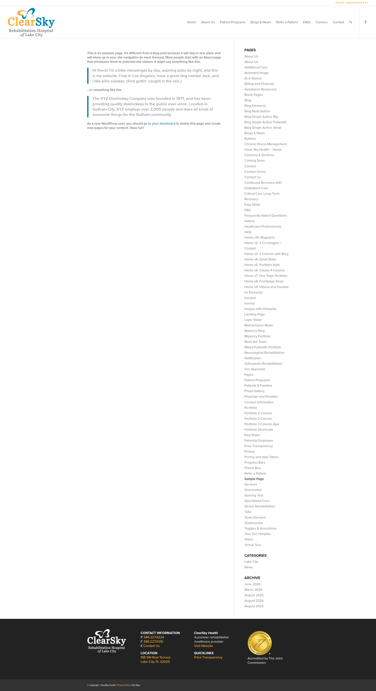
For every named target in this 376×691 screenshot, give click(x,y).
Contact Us (252, 177)
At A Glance (253, 78)
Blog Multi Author (257, 111)
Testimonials (253, 523)
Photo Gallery (254, 391)
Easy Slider (252, 205)
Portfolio (250, 408)
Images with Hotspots (260, 309)
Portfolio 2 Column (258, 413)
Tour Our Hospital (257, 534)
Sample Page (254, 479)
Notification (252, 358)
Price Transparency (352, 3)
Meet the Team (255, 342)
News (248, 567)
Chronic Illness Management (265, 144)
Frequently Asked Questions (265, 216)
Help (247, 232)
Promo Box (252, 468)
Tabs (247, 512)
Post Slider (252, 435)
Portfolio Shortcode (258, 430)
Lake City (251, 562)
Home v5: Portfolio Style (262, 265)
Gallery (249, 221)
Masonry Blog (254, 331)
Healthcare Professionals (262, 226)
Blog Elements (255, 106)
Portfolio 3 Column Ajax (261, 424)
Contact (250, 166)
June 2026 (252, 584)
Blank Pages (253, 95)
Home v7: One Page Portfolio (265, 276)
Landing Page (254, 314)
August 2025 (254, 595)
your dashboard (163, 124)
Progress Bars (254, 462)
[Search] (350, 22)
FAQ (247, 210)
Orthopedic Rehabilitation (263, 364)
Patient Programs (257, 380)
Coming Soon (254, 161)
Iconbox (250, 298)
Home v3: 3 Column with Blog (266, 254)
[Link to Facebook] (366, 22)
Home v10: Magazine (259, 237)
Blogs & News (254, 133)
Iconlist (249, 303)
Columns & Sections (259, 155)
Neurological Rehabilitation (264, 353)
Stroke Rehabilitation (259, 506)
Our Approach (254, 369)
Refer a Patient (255, 473)
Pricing (249, 452)
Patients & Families (258, 386)
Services (250, 484)
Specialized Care (256, 501)
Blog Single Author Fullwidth (265, 122)
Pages (249, 375)
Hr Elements (253, 292)
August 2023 (254, 606)
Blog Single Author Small (262, 128)
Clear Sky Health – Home (263, 150)
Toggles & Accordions (260, 528)
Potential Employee (258, 441)
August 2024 (254, 601)
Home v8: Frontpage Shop (263, 281)
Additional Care (256, 67)
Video (248, 539)
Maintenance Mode (258, 325)
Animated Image (256, 73)
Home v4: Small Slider (260, 259)
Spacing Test (253, 495)
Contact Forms (255, 172)
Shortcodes (252, 490)
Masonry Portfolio (257, 336)
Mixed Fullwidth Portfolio (262, 347)
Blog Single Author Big (261, 117)
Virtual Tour (252, 545)
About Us (251, 56)
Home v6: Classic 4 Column (264, 270)
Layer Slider (253, 320)
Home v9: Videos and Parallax (266, 287)
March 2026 (253, 590)
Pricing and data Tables (261, 457)
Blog (247, 100)
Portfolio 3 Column (258, 419)
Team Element (255, 517)
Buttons (250, 139)
